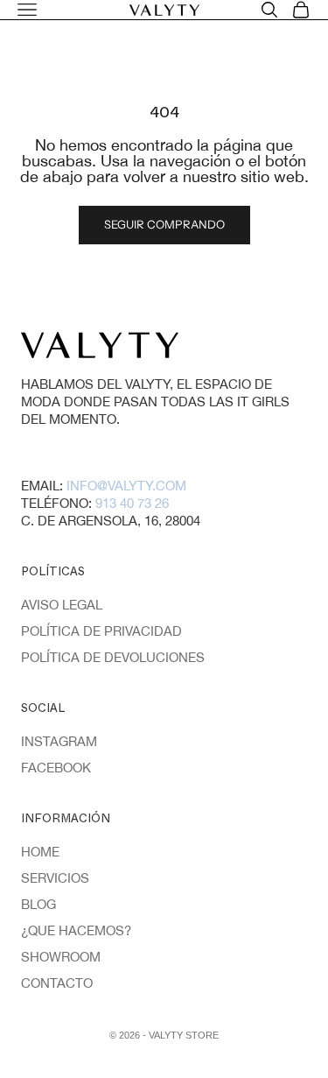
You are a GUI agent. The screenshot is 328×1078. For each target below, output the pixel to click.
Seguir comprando (164, 224)
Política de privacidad (101, 631)
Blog (38, 904)
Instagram (59, 741)
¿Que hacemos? (76, 930)
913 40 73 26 (132, 503)
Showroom (61, 956)
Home (40, 851)
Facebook (56, 767)
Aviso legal (61, 604)
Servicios (55, 877)
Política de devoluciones (113, 657)
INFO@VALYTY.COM (126, 485)
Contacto (57, 983)
